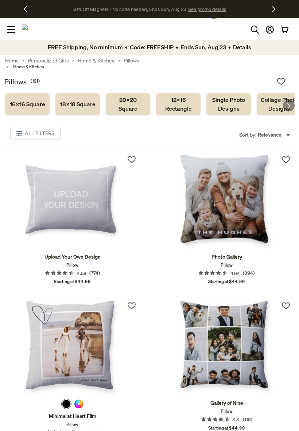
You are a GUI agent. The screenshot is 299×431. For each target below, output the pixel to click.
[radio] (66, 404)
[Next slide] (289, 105)
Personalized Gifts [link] (48, 60)
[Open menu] (11, 29)
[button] (270, 30)
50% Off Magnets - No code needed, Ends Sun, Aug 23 (129, 9)
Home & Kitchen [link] (96, 60)
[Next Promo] (273, 9)
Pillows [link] (131, 60)
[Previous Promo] (28, 9)
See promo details (207, 9)
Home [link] (12, 60)
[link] (27, 104)
